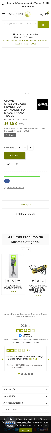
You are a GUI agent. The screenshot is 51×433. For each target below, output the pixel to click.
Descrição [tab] (25, 204)
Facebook (7, 181)
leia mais (33, 359)
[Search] (43, 24)
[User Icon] (41, 14)
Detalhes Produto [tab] (25, 214)
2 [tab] (28, 94)
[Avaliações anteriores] (2, 359)
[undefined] (48, 339)
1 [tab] (25, 94)
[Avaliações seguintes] (49, 359)
